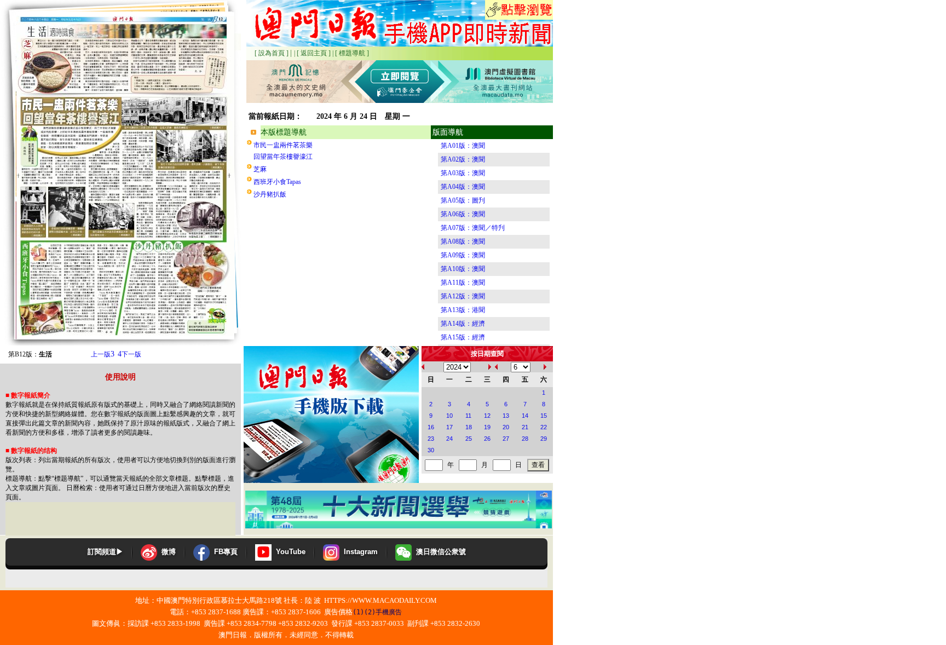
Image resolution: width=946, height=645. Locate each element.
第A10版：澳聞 (463, 269)
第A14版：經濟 (463, 323)
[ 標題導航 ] (352, 53)
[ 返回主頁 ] (314, 53)
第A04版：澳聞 (463, 187)
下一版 (129, 354)
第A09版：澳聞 (463, 255)
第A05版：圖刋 (463, 200)
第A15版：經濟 (463, 337)
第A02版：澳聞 (463, 159)
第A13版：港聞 (463, 310)
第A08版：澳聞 (463, 241)
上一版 (102, 354)
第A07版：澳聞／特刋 (473, 228)
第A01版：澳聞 (463, 145)
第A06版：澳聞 (463, 214)
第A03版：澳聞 (463, 173)
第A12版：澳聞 (463, 296)
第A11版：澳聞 (463, 282)
